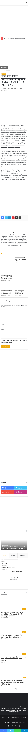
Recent (13, 555)
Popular (4, 555)
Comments (22, 555)
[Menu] (2, 3)
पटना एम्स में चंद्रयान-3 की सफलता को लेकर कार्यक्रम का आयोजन (6, 292)
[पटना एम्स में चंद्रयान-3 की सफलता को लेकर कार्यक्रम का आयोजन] (7, 285)
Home (3, 70)
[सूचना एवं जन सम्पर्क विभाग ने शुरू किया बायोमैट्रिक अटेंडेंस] (21, 285)
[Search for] (26, 3)
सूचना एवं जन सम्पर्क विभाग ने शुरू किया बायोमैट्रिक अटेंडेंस (19, 292)
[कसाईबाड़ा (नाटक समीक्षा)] (5, 573)
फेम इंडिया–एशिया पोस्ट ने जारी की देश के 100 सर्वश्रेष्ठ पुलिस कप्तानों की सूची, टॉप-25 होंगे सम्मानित (13, 614)
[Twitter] (6, 217)
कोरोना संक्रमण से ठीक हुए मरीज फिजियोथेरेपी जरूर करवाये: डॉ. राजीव (6, 277)
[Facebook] (2, 217)
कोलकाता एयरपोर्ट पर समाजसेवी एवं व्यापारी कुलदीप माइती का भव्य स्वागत (12, 636)
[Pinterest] (13, 217)
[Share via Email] (16, 217)
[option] (14, 542)
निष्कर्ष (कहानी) (14, 578)
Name (3, 324)
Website (3, 335)
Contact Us (21, 722)
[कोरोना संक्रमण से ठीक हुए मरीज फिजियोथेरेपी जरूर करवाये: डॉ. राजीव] (7, 265)
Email (2, 329)
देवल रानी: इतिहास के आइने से (8, 567)
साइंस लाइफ (8, 70)
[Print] (20, 217)
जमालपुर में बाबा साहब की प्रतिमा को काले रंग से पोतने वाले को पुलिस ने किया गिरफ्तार (13, 659)
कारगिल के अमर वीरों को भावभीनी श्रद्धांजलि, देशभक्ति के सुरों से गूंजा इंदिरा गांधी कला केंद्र (12, 682)
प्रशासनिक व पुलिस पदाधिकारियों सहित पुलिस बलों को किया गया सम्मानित (12, 547)
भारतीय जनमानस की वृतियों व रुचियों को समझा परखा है (20, 259)
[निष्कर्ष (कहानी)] (5, 582)
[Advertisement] (14, 21)
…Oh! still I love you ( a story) (9, 564)
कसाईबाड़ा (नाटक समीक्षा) (16, 571)
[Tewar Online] (9, 2)
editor (4, 88)
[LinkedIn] (9, 217)
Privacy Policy (15, 722)
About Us (9, 722)
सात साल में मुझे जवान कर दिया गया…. (10, 560)
